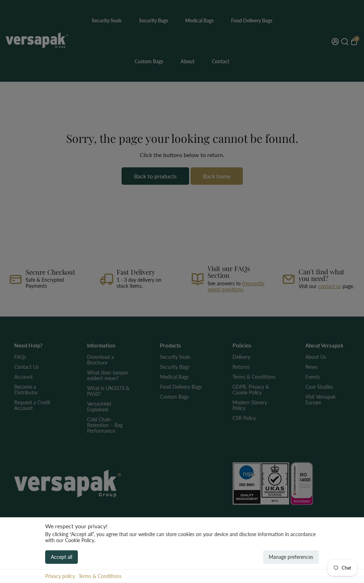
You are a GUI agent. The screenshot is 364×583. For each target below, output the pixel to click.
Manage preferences (291, 557)
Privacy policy (60, 576)
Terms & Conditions (100, 576)
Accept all (61, 557)
